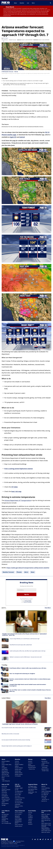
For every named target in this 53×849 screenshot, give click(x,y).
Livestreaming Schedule (5, 819)
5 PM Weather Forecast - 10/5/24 (10, 71)
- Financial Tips (31, 769)
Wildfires (17, 766)
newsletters (51, 839)
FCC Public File (44, 794)
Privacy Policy (28, 600)
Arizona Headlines (6, 761)
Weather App (18, 771)
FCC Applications (45, 793)
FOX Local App (5, 821)
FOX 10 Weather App (6, 823)
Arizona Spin (4, 786)
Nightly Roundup (5, 772)
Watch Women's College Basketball (45, 828)
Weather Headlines (19, 764)
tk (43, 839)
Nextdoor (30, 824)
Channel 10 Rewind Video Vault (6, 790)
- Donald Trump (45, 770)
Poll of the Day (5, 774)
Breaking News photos (18, 822)
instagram (38, 839)
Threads (30, 820)
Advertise (43, 786)
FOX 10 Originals (17, 785)
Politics (43, 759)
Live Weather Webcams (5, 816)
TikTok (29, 814)
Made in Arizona (5, 797)
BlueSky (30, 822)
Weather (17, 759)
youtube (40, 839)
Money (30, 759)
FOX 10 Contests (18, 812)
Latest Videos (6, 698)
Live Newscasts (5, 814)
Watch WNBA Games (46, 830)
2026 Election (44, 761)
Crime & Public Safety (6, 764)
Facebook (30, 817)
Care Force (4, 788)
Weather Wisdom (19, 774)
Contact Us (43, 789)
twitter (35, 839)
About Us (44, 784)
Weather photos (18, 826)
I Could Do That (18, 799)
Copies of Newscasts (46, 791)
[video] (26, 711)
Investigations (5, 795)
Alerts (26, 572)
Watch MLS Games (45, 832)
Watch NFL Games (45, 814)
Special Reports (5, 803)
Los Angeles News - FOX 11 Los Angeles (32, 787)
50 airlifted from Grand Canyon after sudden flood (21, 644)
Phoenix (19, 572)
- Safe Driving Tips (6, 781)
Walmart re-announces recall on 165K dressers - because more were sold (26, 657)
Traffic (3, 779)
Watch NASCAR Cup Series (45, 821)
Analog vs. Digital (19, 788)
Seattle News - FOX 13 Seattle (32, 792)
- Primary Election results (45, 763)
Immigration (4, 767)
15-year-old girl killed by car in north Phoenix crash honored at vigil (24, 638)
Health (3, 766)
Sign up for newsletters (17, 816)
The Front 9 (17, 796)
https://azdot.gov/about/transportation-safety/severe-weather (27, 568)
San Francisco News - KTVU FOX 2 (33, 790)
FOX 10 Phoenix (5, 39)
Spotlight (4, 805)
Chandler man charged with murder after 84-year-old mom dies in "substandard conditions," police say (24, 634)
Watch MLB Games (45, 818)
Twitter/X (30, 819)
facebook (32, 839)
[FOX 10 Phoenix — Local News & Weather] (6, 3)
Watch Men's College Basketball (46, 825)
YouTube (30, 812)
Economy (30, 763)
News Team (44, 796)
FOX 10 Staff (5, 38)
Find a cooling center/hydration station (18, 469)
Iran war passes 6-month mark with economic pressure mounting (16, 739)
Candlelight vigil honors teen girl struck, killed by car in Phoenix (20, 724)
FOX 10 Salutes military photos (18, 819)
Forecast (17, 761)
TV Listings (43, 797)
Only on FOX (5, 784)
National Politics (45, 769)
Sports (3, 777)
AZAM (3, 763)
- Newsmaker (44, 767)
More (33, 3)
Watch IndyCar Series (46, 823)
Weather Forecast (12, 39)
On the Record (18, 801)
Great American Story (19, 797)
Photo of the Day (19, 824)
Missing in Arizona (6, 799)
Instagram (30, 816)
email (48, 839)
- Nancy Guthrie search (5, 801)
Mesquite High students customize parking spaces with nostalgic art (17, 746)
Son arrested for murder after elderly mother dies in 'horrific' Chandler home (19, 727)
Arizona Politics (44, 765)
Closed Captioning (45, 788)
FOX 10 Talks (18, 794)
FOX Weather (18, 776)
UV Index (14, 487)
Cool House (4, 792)
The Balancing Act (19, 791)
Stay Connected (20, 811)
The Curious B (18, 793)
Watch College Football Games (45, 816)
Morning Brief (5, 771)
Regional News (32, 784)
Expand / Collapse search (50, 3)
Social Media (32, 811)
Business (30, 761)
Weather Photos (18, 772)
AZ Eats (16, 789)
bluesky (45, 839)
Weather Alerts (18, 769)
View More (48, 608)
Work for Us (44, 801)
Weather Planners (19, 767)
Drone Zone (4, 794)
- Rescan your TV (45, 799)
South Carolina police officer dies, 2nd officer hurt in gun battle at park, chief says (27, 651)
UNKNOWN (17, 804)
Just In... (4, 608)
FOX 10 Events (18, 814)
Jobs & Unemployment (31, 765)
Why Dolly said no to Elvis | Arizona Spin (10, 733)
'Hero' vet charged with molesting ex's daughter (22, 673)
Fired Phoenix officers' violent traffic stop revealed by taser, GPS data (27, 668)
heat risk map (16, 491)
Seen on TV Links (5, 776)
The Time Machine (19, 802)
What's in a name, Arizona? (19, 806)
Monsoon (17, 763)
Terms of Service (27, 602)
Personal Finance (32, 767)
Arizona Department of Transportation (18, 500)
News (32, 572)
